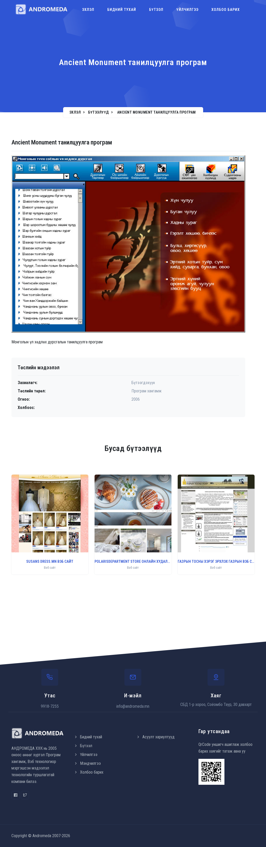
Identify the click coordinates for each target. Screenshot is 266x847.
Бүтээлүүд (98, 112)
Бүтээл (156, 10)
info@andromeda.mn (132, 706)
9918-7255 (50, 706)
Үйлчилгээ (187, 10)
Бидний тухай (121, 10)
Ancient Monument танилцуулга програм (156, 112)
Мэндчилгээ (90, 763)
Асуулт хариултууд (158, 736)
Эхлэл (88, 10)
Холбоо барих (225, 10)
